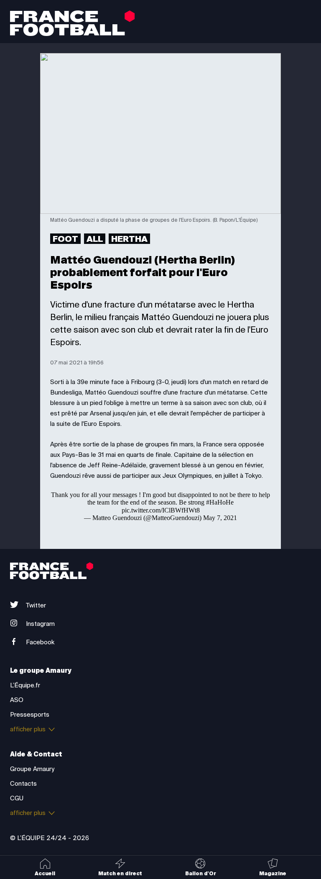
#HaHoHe (220, 502)
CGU (16, 798)
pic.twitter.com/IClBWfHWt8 (161, 510)
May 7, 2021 (220, 517)
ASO (16, 700)
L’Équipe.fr (25, 685)
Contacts (23, 783)
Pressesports (29, 714)
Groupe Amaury (32, 769)
